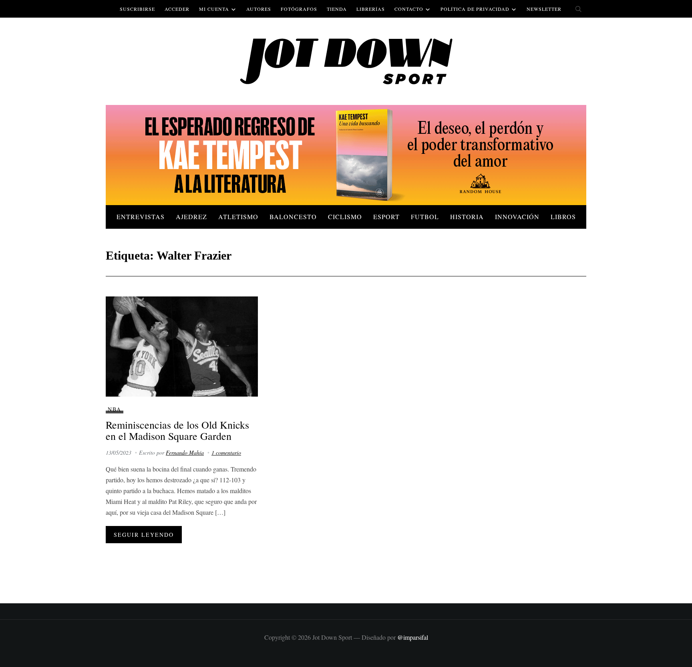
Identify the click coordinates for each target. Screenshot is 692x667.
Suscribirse (137, 9)
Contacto (408, 9)
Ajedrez (191, 216)
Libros (563, 216)
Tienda (337, 9)
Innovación (517, 216)
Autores (258, 9)
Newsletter (544, 9)
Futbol (425, 216)
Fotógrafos (299, 9)
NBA (114, 409)
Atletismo (238, 216)
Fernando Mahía (185, 452)
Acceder (177, 9)
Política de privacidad (475, 9)
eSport (386, 216)
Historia (467, 216)
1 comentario (226, 452)
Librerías (370, 9)
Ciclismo (345, 216)
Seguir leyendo (144, 534)
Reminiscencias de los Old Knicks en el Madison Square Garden (177, 430)
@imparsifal (412, 637)
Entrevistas (141, 216)
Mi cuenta (214, 9)
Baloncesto (293, 216)
